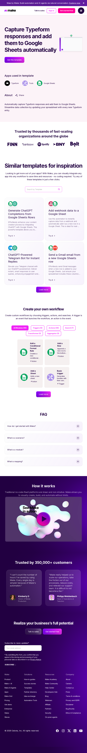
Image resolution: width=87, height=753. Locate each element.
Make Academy (51, 679)
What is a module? (15, 450)
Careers (69, 684)
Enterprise (8, 709)
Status (7, 713)
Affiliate (48, 705)
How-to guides (29, 679)
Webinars (48, 700)
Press (68, 692)
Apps (6, 692)
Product (7, 679)
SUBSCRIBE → (10, 665)
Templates (28, 688)
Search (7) (69, 328)
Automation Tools (30, 700)
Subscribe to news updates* (17, 643)
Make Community (51, 684)
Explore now (74, 3)
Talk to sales (39, 11)
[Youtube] (80, 730)
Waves (7, 717)
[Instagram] (63, 730)
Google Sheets (49, 83)
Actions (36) (54, 328)
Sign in (51, 11)
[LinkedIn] (75, 730)
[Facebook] (57, 730)
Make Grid (8, 696)
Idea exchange (29, 696)
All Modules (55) (20, 328)
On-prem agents (51, 717)
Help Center (49, 688)
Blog (46, 696)
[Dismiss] (83, 3)
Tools (31, 83)
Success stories (30, 684)
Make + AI (8, 684)
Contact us (70, 688)
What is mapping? (15, 461)
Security (48, 713)
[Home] (10, 11)
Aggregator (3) (53, 333)
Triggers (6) (37, 328)
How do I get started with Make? (21, 426)
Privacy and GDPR (72, 700)
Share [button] (21, 95)
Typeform (15, 83)
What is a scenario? (15, 438)
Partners (48, 709)
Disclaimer (69, 705)
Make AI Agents (10, 688)
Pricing (7, 700)
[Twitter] (69, 730)
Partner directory (30, 692)
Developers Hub (51, 692)
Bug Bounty (70, 709)
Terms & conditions (73, 696)
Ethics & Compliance (73, 713)
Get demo (8, 705)
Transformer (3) (34, 333)
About (68, 679)
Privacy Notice (35, 660)
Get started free (66, 11)
